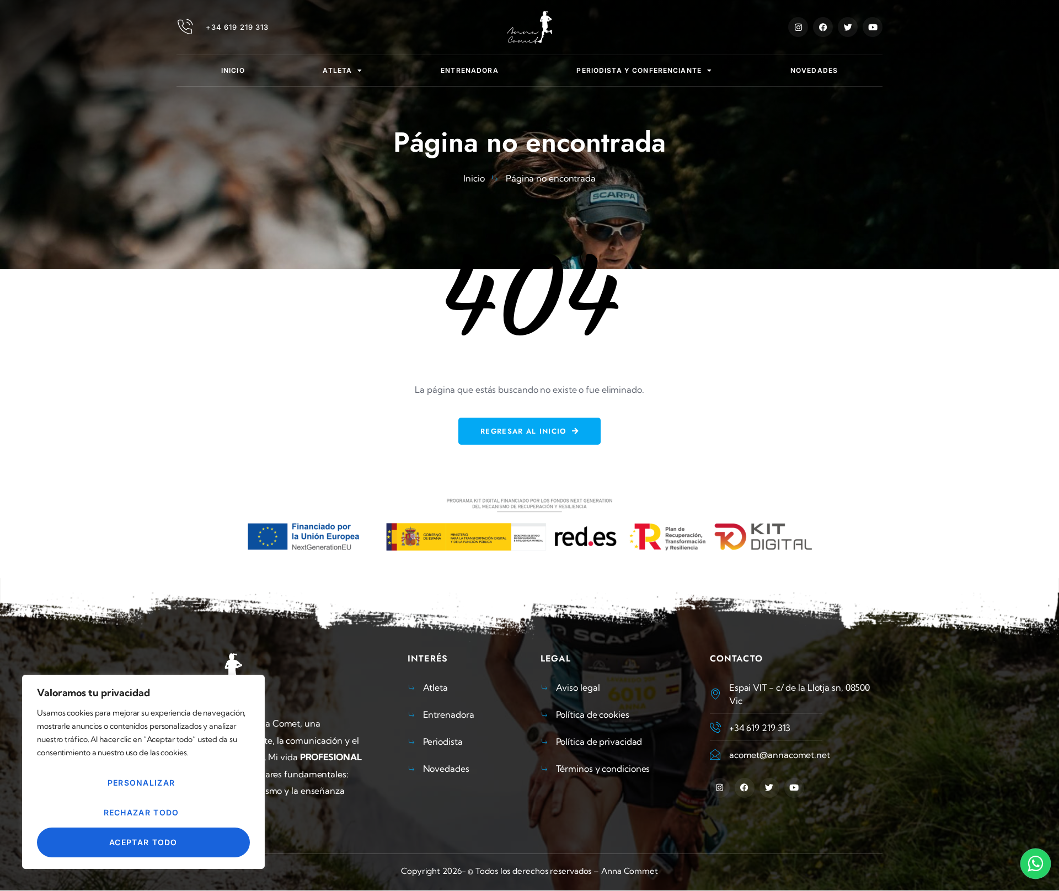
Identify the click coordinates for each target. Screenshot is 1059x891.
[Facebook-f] (823, 27)
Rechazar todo (141, 812)
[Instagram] (798, 27)
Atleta (337, 70)
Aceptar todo (143, 842)
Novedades (814, 70)
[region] (143, 772)
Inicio (233, 70)
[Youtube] (872, 27)
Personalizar (141, 782)
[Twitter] (848, 27)
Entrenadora (469, 70)
